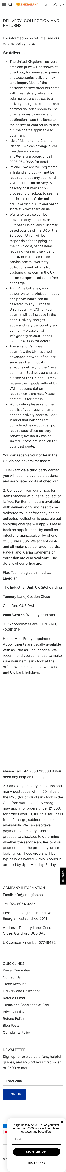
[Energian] (27, 4)
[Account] (54, 4)
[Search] (12, 4)
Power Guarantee (16, 970)
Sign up (14, 1094)
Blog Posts (11, 1025)
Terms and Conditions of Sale (26, 1005)
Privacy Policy (13, 1012)
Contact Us (12, 977)
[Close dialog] (62, 1122)
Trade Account (14, 984)
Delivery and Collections (21, 991)
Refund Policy (13, 1018)
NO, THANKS (36, 1163)
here (30, 43)
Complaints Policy (17, 1032)
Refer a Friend (14, 998)
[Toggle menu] (4, 4)
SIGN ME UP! (37, 1151)
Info (44, 4)
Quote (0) (63, 876)
